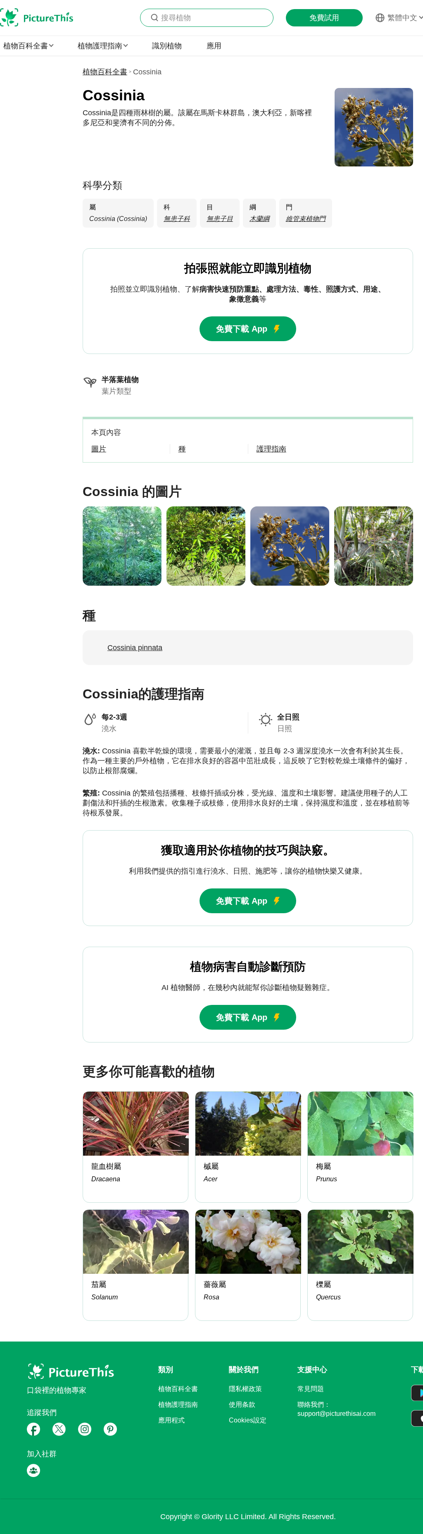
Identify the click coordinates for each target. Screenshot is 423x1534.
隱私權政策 (245, 1388)
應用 (214, 46)
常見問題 (310, 1388)
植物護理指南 (178, 1404)
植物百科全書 (105, 72)
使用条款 (242, 1404)
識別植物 (167, 46)
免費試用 (324, 18)
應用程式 (171, 1420)
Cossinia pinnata (134, 648)
